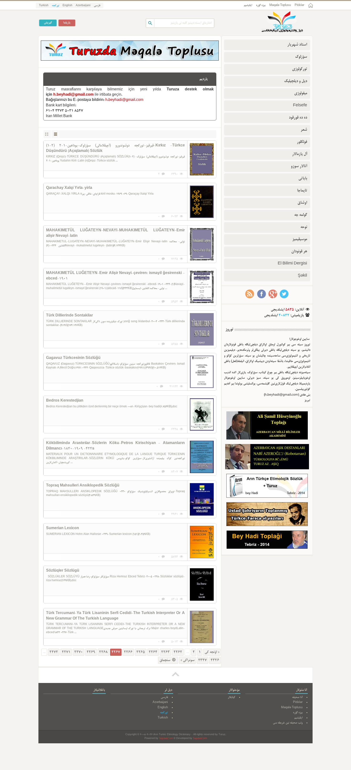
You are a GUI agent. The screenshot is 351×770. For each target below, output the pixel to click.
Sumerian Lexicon (62, 528)
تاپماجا (302, 191)
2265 (140, 652)
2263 (165, 652)
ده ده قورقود (298, 118)
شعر (304, 130)
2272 (53, 652)
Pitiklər (299, 5)
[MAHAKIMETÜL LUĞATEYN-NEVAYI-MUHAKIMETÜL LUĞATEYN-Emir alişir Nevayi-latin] (201, 244)
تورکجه (55, 5)
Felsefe (300, 105)
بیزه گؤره (261, 5)
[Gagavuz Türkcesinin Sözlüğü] (201, 372)
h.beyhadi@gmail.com (73, 95)
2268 (103, 652)
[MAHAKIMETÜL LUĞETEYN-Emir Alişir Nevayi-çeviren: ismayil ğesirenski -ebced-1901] (201, 287)
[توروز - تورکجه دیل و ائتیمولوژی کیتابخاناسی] (277, 22)
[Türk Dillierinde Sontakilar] (201, 329)
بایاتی (302, 178)
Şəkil (302, 276)
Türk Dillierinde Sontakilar (69, 316)
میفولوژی (300, 93)
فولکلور (302, 142)
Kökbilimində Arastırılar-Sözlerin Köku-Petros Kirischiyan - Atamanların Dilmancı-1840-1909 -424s (115, 445)
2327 (202, 660)
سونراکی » (187, 660)
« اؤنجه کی (212, 652)
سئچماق (165, 660)
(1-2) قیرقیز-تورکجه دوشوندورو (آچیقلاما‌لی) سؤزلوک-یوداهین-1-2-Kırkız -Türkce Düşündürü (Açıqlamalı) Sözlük (115, 148)
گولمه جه (300, 215)
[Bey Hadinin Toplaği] (267, 541)
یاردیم (203, 79)
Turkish (43, 5)
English (67, 5)
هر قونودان (299, 251)
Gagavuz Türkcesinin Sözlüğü (73, 358)
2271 (66, 652)
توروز (229, 329)
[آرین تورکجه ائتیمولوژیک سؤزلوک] (267, 487)
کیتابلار (231, 697)
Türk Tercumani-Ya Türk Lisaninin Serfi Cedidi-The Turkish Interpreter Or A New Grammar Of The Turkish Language (115, 615)
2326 (215, 660)
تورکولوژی (299, 69)
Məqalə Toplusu (280, 5)
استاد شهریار (297, 45)
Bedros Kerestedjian (64, 401)
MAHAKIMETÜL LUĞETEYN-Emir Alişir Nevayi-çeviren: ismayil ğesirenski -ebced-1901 (115, 275)
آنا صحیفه (297, 697)
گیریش (48, 22)
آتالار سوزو (299, 166)
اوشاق (302, 203)
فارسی (97, 5)
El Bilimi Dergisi (292, 264)
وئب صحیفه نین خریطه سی (288, 722)
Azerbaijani (83, 5)
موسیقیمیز (299, 239)
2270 (78, 652)
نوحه (303, 227)
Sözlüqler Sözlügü (62, 571)
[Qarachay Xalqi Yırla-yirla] (201, 202)
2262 (178, 652)
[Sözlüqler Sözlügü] (201, 584)
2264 (153, 652)
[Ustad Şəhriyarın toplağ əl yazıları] (267, 515)
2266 (128, 652)
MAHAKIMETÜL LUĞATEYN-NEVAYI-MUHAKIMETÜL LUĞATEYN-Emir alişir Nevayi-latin (115, 233)
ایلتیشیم (248, 5)
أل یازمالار (299, 154)
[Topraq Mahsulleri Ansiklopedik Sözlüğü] (201, 499)
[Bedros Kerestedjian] (201, 414)
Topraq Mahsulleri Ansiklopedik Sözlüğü (82, 486)
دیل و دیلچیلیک (295, 81)
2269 (91, 652)
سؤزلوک (301, 57)
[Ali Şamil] (267, 426)
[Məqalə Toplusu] (130, 60)
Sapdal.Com (166, 738)
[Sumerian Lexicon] (201, 542)
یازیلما (66, 22)
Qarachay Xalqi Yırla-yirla (69, 188)
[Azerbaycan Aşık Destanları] (267, 457)
